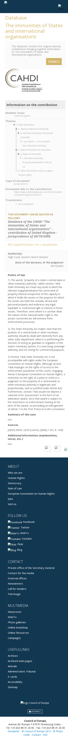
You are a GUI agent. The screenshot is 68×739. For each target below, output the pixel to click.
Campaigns (14, 638)
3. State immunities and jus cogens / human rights (36, 172)
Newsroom (14, 611)
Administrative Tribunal (21, 671)
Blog (19, 549)
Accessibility (15, 682)
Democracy (14, 483)
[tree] (38, 150)
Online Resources (18, 632)
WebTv (24, 533)
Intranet (36, 711)
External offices (17, 578)
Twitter (25, 527)
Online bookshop (18, 627)
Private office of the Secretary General (31, 568)
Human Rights (16, 478)
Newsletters (15, 583)
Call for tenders (17, 588)
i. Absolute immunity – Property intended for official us (37, 162)
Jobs (10, 499)
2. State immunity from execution (34, 149)
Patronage (14, 594)
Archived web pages (20, 661)
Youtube (27, 538)
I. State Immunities (25, 124)
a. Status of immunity (31, 154)
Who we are (15, 472)
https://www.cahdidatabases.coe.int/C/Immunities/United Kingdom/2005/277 (38, 193)
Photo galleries (17, 622)
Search (54, 61)
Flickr (20, 544)
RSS (45, 734)
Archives (13, 655)
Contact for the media (21, 573)
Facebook (29, 522)
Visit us (12, 504)
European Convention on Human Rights (31, 493)
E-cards (12, 676)
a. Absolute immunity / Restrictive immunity (37, 135)
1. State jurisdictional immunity (33, 128)
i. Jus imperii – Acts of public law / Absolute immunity (36, 143)
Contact (36, 734)
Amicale (12, 666)
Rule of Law (15, 488)
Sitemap (13, 687)
